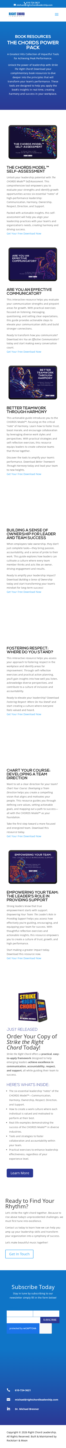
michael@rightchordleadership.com (36, 1399)
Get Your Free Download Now (24, 233)
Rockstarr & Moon (17, 1440)
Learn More (20, 1173)
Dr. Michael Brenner (27, 1409)
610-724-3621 (23, 1390)
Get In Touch (19, 1254)
